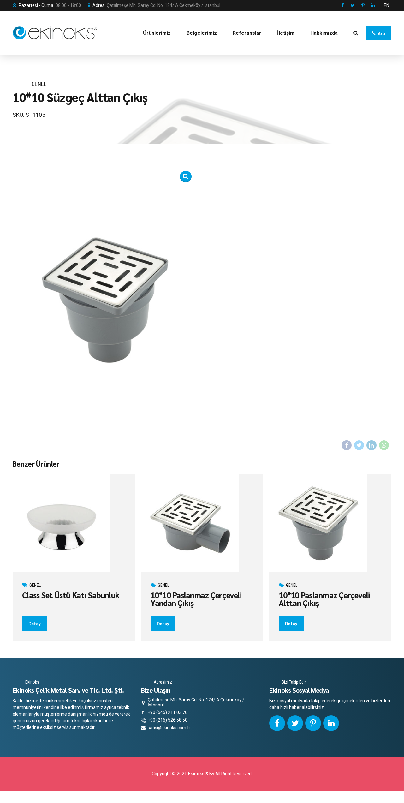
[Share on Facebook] (347, 445)
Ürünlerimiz (157, 33)
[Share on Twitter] (359, 445)
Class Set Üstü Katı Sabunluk (70, 595)
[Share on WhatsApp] (384, 445)
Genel (39, 83)
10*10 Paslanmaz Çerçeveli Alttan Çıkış (324, 599)
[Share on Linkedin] (371, 445)
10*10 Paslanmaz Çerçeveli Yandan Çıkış (196, 599)
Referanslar (247, 33)
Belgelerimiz (202, 33)
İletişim (285, 33)
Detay (34, 623)
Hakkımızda (324, 33)
